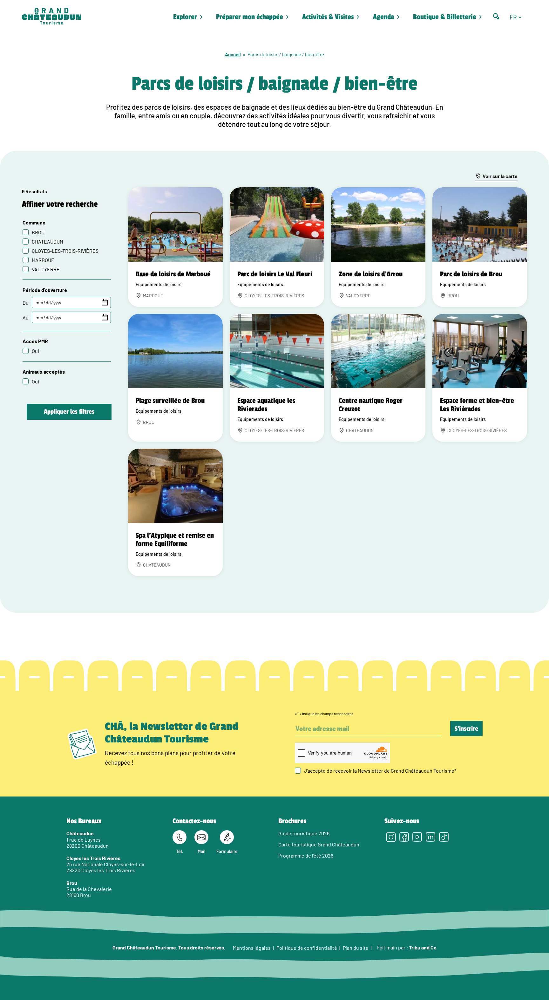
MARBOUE (43, 260)
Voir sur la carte (500, 176)
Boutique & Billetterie (444, 17)
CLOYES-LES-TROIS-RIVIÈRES (65, 251)
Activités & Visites (328, 17)
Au (26, 317)
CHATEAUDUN (47, 241)
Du (26, 303)
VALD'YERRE (46, 269)
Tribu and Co (423, 947)
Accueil (233, 54)
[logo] (51, 17)
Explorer (185, 17)
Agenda (383, 17)
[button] (518, 17)
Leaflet (500, 574)
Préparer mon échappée (249, 17)
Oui (35, 351)
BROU (38, 232)
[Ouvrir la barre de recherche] (496, 16)
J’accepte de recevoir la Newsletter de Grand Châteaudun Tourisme (380, 771)
